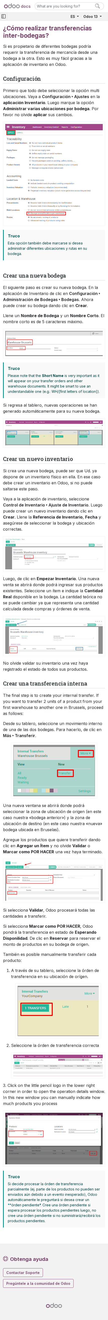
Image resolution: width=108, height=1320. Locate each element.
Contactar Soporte (23, 1272)
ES (73, 16)
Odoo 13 (91, 16)
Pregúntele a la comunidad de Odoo (38, 1283)
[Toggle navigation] (3, 16)
